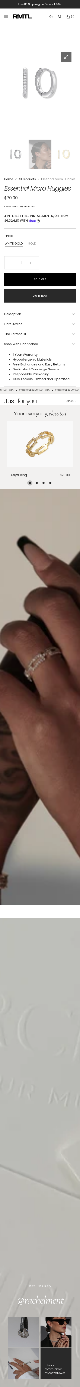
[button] (59, 16)
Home (8, 179)
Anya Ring (18, 475)
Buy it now (40, 295)
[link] (40, 444)
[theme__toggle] (51, 16)
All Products (27, 179)
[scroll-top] (70, 1377)
